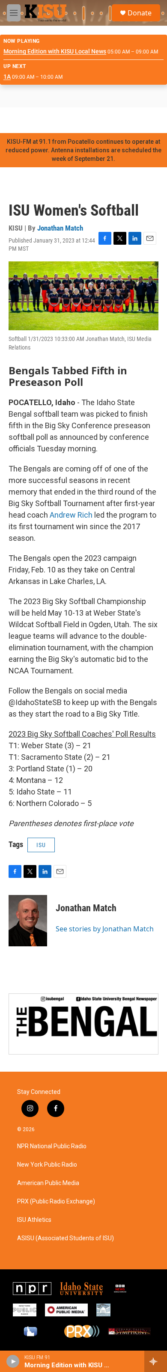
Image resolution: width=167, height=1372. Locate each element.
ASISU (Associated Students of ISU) (65, 1238)
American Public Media (48, 1183)
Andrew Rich (71, 514)
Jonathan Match (60, 228)
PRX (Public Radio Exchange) (56, 1201)
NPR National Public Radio (51, 1146)
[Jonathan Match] (28, 920)
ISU (41, 845)
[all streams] (155, 1361)
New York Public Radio (47, 1165)
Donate (140, 13)
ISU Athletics (34, 1220)
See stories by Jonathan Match (105, 928)
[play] (13, 1361)
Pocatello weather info (137, 120)
